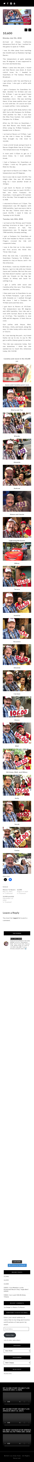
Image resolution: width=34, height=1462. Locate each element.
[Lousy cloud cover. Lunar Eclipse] (17, 959)
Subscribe (10, 1335)
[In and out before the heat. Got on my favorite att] (17, 1143)
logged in (16, 918)
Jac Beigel (7, 1307)
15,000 (6, 1276)
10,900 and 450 (8, 896)
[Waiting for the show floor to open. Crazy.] (17, 1082)
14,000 (6, 1284)
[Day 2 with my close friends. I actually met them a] (17, 1051)
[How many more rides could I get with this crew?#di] (17, 1159)
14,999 (6, 1280)
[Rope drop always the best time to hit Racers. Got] (17, 990)
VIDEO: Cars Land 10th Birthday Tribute (15, 1296)
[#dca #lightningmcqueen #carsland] (17, 1097)
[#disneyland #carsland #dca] (17, 1020)
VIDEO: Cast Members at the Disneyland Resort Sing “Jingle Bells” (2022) (16, 1289)
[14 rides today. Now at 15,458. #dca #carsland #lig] (17, 1174)
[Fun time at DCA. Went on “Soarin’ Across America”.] (17, 1251)
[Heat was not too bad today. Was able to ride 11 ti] (17, 1220)
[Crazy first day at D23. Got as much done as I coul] (17, 1067)
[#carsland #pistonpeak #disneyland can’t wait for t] (17, 1005)
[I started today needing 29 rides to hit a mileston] (17, 1113)
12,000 (19, 889)
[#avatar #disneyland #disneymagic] (17, 1036)
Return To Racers (9, 889)
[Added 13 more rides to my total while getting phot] (17, 1190)
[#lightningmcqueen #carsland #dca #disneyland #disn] (17, 1128)
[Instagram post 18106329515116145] (17, 1205)
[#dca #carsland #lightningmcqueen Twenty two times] (17, 974)
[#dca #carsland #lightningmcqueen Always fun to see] (17, 1236)
